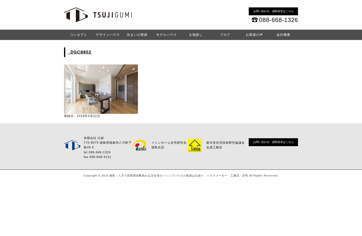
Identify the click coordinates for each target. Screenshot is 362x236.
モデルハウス (166, 35)
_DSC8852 (79, 52)
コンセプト (78, 35)
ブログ (225, 35)
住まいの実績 (137, 35)
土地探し (196, 35)
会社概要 (283, 35)
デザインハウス (108, 35)
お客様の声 (254, 35)
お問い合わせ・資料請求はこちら (273, 11)
